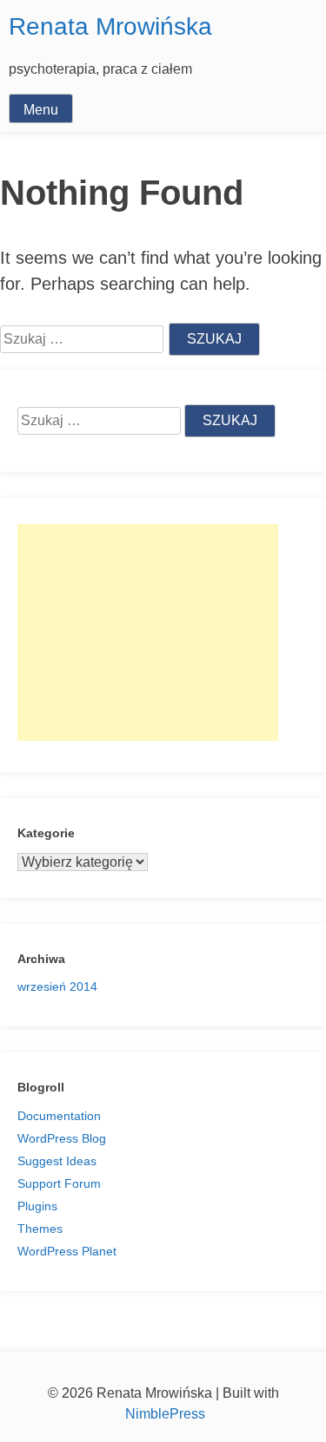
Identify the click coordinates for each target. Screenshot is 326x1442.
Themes (40, 1229)
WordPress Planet (66, 1251)
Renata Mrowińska (110, 26)
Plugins (37, 1206)
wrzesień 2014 (57, 986)
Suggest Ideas (56, 1161)
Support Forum (59, 1183)
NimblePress (163, 1413)
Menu (40, 109)
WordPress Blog (61, 1138)
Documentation (59, 1116)
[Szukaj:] (100, 421)
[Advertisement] (147, 632)
